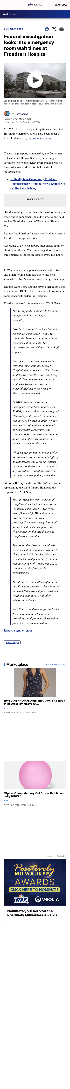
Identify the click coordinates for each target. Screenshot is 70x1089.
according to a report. (40, 138)
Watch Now (60, 5)
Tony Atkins (21, 113)
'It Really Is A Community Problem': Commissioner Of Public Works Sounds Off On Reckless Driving (37, 183)
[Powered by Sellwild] (61, 856)
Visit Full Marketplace (55, 664)
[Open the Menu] (5, 5)
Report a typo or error (18, 630)
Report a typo (12, 642)
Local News (13, 28)
